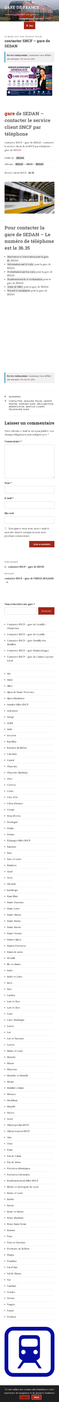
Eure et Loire (14, 859)
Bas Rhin (11, 741)
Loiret (10, 1026)
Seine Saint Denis (16, 1224)
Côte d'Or (12, 797)
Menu (31, 25)
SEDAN (17, 150)
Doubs (10, 828)
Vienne (11, 1298)
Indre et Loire (14, 976)
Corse (10, 791)
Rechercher (46, 611)
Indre (10, 970)
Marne (10, 1063)
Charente (12, 766)
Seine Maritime (15, 1217)
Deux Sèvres (13, 815)
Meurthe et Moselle (17, 1075)
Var (9, 1279)
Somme (11, 1230)
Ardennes (15, 397)
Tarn (9, 1236)
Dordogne (12, 822)
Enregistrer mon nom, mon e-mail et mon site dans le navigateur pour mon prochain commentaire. (27, 532)
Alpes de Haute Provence (20, 692)
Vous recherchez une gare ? (20, 604)
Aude (9, 729)
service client (35, 407)
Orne (10, 1143)
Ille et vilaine (14, 964)
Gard (9, 871)
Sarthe (10, 1199)
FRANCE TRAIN (33, 37)
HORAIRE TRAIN (33, 401)
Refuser (36, 1397)
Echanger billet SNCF (18, 840)
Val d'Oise (12, 1267)
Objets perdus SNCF (18, 1125)
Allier (10, 686)
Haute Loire (13, 908)
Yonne (10, 1310)
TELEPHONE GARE (19, 409)
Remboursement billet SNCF (22, 1180)
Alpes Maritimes (15, 698)
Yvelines (11, 1316)
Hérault (11, 958)
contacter (16, 401)
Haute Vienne (14, 933)
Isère (10, 982)
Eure (9, 852)
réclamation (45, 404)
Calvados (12, 754)
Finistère (12, 865)
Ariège (10, 717)
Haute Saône (14, 921)
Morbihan (12, 1100)
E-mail (9, 498)
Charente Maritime (17, 772)
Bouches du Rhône (17, 747)
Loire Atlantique (16, 1019)
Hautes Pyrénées (16, 945)
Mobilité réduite (15, 1088)
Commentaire (13, 441)
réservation (17, 407)
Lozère (11, 1044)
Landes (11, 995)
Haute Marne (14, 914)
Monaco (11, 1094)
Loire (10, 1013)
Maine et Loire (15, 1050)
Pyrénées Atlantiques (18, 1168)
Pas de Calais (14, 1156)
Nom (8, 483)
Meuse (10, 1081)
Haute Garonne (15, 902)
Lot (9, 1032)
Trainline (12, 1261)
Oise (9, 1137)
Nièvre (10, 1112)
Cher (9, 778)
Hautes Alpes (14, 939)
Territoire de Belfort (18, 1248)
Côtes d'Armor (15, 803)
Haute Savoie (14, 927)
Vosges (11, 1304)
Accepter (24, 1397)
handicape (12, 890)
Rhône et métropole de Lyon (23, 1186)
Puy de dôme (14, 1162)
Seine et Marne (15, 1211)
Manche (11, 1057)
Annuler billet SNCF (17, 704)
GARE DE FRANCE (22, 7)
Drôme (11, 834)
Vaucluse (11, 1285)
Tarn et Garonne (16, 1242)
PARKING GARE (27, 404)
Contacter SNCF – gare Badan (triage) (28, 650)
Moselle (11, 1106)
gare (10, 113)
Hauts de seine (15, 952)
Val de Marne (14, 1273)
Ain (8, 673)
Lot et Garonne (15, 1038)
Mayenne (12, 1069)
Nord (10, 1119)
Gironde (11, 883)
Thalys (10, 1254)
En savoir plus (28, 58)
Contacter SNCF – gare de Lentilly (26, 634)
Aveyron (11, 735)
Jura (9, 989)
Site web (9, 513)
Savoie (10, 1205)
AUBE (10, 723)
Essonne (11, 846)
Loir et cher (13, 1001)
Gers (9, 877)
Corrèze (11, 784)
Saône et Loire (15, 1193)
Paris (9, 1149)
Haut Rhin (12, 896)
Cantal (10, 760)
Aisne (10, 679)
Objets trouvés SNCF (18, 1131)
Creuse (11, 809)
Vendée (11, 1292)
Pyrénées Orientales (18, 1174)
